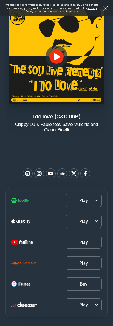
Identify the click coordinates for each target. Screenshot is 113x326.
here (75, 11)
